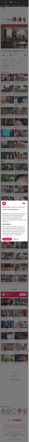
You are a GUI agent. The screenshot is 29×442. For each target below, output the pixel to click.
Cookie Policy (17, 234)
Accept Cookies (7, 239)
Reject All (16, 239)
